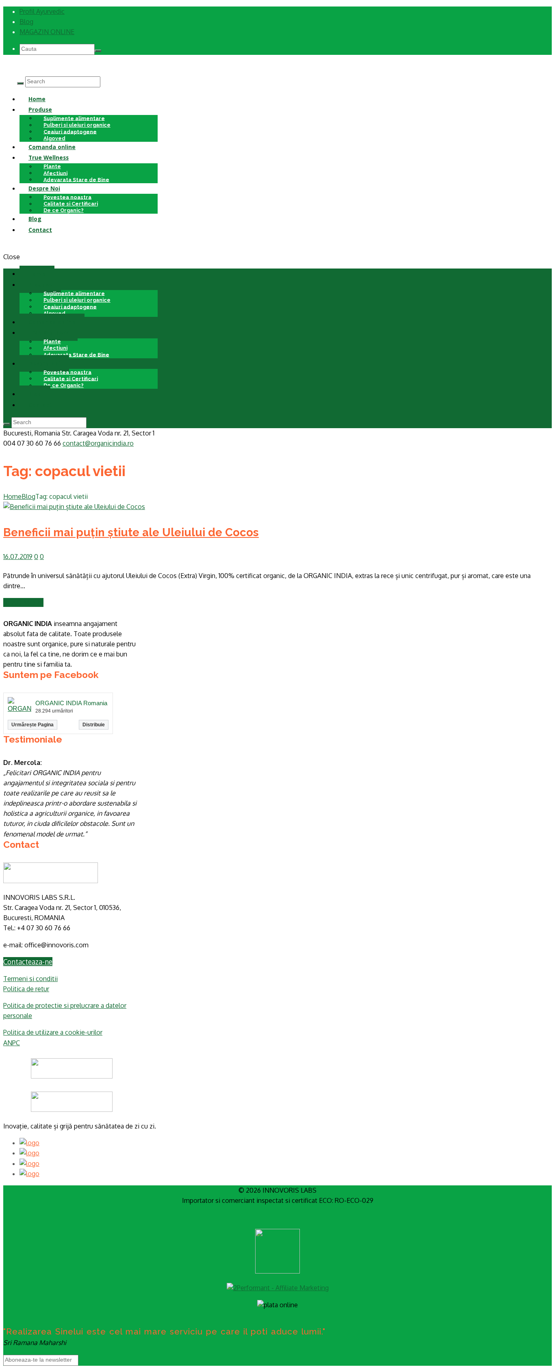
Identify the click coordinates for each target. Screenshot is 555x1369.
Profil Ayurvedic (42, 11)
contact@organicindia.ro (98, 443)
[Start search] (6, 424)
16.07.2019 (18, 556)
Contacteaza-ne (27, 961)
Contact (40, 230)
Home (37, 99)
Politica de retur (26, 989)
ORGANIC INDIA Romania (71, 703)
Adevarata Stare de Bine (76, 179)
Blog (26, 21)
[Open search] (20, 83)
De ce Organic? (63, 210)
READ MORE (23, 602)
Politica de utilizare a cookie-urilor (52, 1032)
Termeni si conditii (30, 979)
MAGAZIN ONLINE (47, 32)
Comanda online (52, 147)
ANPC (11, 1043)
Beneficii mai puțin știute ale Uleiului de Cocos (131, 532)
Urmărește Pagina (32, 725)
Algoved (54, 313)
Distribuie (93, 725)
